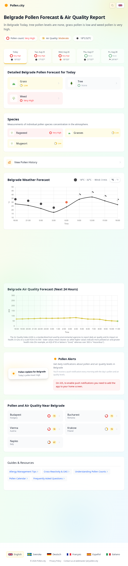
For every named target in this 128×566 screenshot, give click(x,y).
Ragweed (21, 133)
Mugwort (21, 143)
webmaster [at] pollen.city (87, 561)
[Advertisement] (64, 256)
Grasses (78, 133)
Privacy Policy (55, 561)
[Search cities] (112, 5)
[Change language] (120, 5)
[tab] (15, 56)
